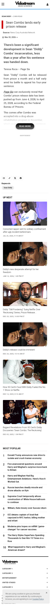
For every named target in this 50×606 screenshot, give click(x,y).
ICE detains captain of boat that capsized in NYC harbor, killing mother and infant (26, 517)
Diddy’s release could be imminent (19, 349)
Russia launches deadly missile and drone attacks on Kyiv (25, 489)
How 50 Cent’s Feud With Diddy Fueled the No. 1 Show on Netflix (24, 388)
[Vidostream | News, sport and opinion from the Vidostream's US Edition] (19, 562)
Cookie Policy (38, 599)
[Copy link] (9, 178)
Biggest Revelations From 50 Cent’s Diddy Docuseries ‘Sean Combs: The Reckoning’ (22, 429)
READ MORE (25, 126)
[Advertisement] (25, 153)
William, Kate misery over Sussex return (27, 508)
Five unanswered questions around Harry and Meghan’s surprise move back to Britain (27, 467)
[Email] (4, 178)
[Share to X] (15, 178)
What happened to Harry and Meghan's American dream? (26, 548)
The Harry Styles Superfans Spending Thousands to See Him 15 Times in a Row (26, 538)
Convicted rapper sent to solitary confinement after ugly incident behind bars (24, 230)
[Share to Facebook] (20, 178)
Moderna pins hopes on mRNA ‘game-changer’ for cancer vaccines (26, 528)
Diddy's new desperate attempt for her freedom (21, 271)
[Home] (25, 4)
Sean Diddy (8, 188)
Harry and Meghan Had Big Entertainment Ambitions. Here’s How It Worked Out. (26, 478)
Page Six (8, 91)
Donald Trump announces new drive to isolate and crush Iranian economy (26, 456)
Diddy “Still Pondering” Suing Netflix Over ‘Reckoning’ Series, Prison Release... (21, 311)
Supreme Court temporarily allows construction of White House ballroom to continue (26, 499)
